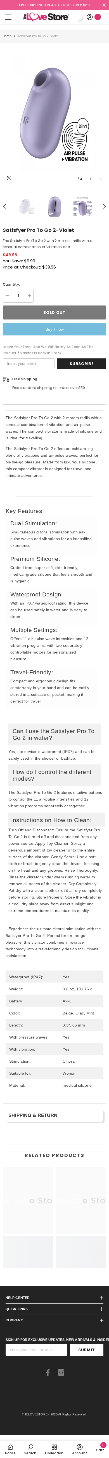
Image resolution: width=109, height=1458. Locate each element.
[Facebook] (47, 1372)
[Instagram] (61, 1372)
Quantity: (11, 284)
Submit (86, 1350)
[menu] (8, 17)
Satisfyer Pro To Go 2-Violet (38, 230)
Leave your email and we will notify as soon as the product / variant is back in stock (48, 349)
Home (7, 36)
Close (104, 5)
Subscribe (82, 364)
